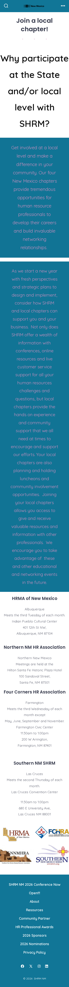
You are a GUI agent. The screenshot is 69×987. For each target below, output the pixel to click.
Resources (34, 910)
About (34, 901)
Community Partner (34, 918)
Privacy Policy (34, 952)
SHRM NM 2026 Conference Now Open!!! (34, 888)
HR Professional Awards (34, 927)
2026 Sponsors (35, 935)
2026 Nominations (34, 944)
